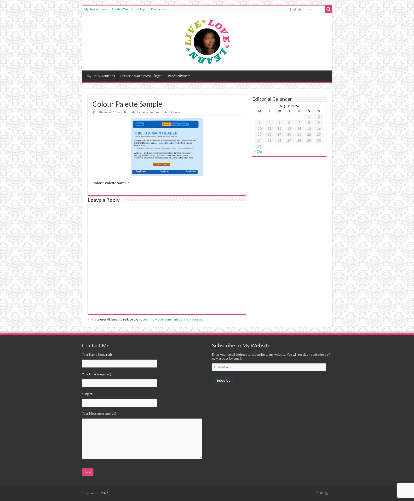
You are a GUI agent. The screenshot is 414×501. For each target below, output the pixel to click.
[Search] (328, 9)
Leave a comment (148, 112)
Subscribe (223, 380)
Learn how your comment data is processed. (173, 319)
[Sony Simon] (207, 42)
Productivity (159, 9)
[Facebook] (290, 9)
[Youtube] (300, 9)
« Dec (258, 151)
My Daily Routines (95, 9)
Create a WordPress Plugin (129, 9)
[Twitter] (295, 9)
